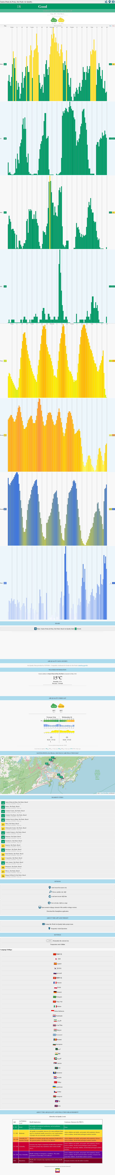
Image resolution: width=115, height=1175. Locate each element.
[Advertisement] (54, 645)
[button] (52, 758)
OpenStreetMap (105, 793)
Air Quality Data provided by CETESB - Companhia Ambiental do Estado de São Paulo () (57, 665)
